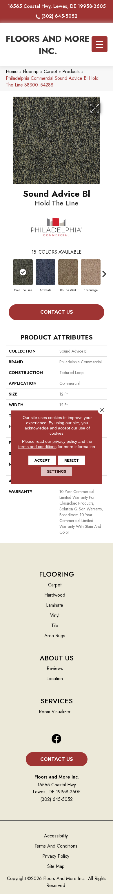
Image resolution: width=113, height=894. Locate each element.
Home (12, 71)
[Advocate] (45, 272)
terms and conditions (37, 446)
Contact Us (56, 312)
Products (71, 71)
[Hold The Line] (23, 272)
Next (104, 271)
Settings (56, 471)
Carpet (50, 71)
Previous (8, 271)
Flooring (31, 71)
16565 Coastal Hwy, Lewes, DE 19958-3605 (57, 6)
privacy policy (64, 441)
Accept (42, 460)
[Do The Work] (68, 272)
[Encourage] (90, 272)
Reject (71, 460)
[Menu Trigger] (99, 44)
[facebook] (56, 739)
